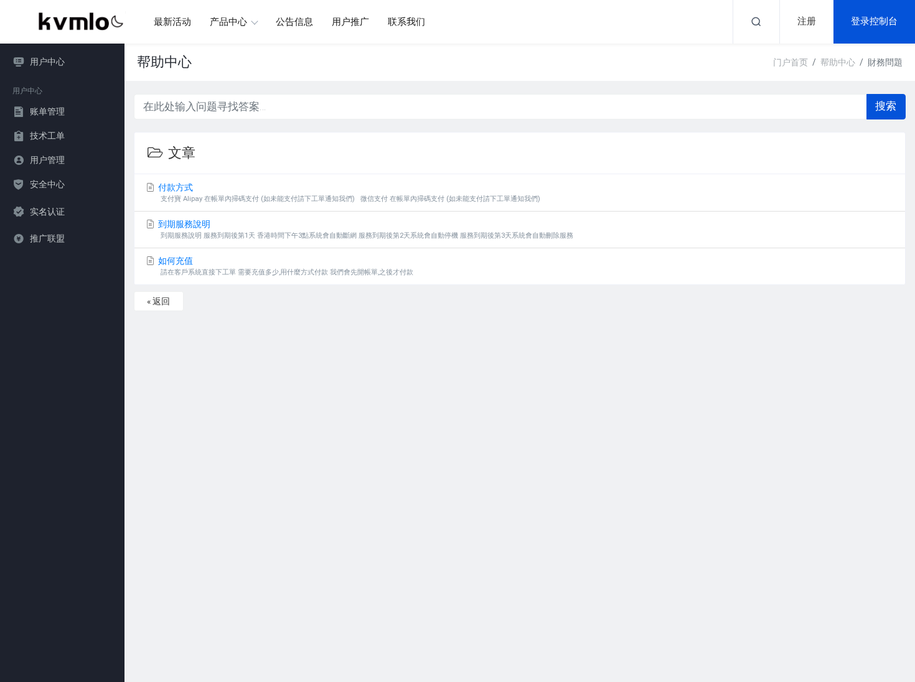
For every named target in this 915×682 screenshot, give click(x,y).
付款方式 (348, 192)
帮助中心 (837, 62)
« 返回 (158, 301)
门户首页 (790, 62)
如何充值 (285, 266)
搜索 (885, 106)
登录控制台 (874, 21)
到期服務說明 (365, 229)
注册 (806, 21)
